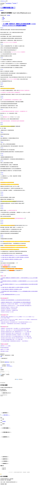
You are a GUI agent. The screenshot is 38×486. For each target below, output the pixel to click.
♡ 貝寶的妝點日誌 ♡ (7, 8)
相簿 (3, 17)
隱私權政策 (24, 472)
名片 (3, 19)
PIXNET (11, 472)
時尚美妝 (8, 15)
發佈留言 (2, 375)
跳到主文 (2, 10)
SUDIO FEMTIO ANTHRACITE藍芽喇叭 (7, 126)
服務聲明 (28, 472)
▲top (1, 367)
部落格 (3, 18)
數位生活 (8, 364)
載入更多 (2, 369)
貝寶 (1, 356)
